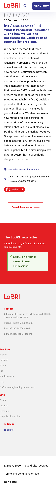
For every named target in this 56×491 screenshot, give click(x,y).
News (3, 400)
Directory (4, 411)
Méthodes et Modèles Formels (23, 169)
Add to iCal (17, 189)
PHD (2, 382)
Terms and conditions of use (21, 473)
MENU (37, 5)
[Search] (25, 5)
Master (3, 354)
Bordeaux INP (7, 376)
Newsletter (10, 481)
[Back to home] (12, 6)
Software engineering (11, 387)
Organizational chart (10, 416)
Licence (4, 360)
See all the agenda (22, 207)
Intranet (4, 405)
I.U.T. (2, 371)
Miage (3, 365)
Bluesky (8, 429)
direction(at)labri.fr (22, 334)
